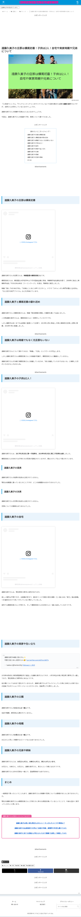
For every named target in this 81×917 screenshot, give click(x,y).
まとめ (29, 160)
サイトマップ (40, 901)
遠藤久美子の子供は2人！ (35, 143)
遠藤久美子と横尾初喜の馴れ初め (37, 137)
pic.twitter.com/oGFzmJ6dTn (38, 660)
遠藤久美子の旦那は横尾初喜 (36, 135)
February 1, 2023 (29, 665)
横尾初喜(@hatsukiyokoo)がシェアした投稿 (28, 268)
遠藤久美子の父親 (32, 152)
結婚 (24, 865)
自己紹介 (42, 904)
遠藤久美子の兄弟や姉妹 (35, 157)
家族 (18, 865)
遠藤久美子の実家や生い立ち (36, 149)
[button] (66, 871)
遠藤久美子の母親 (32, 154)
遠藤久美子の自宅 (32, 146)
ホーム (14, 901)
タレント (6, 862)
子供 (13, 865)
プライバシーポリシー (67, 901)
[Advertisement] (40, 30)
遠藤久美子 (31, 865)
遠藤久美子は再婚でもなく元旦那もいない (40, 140)
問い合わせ (14, 904)
